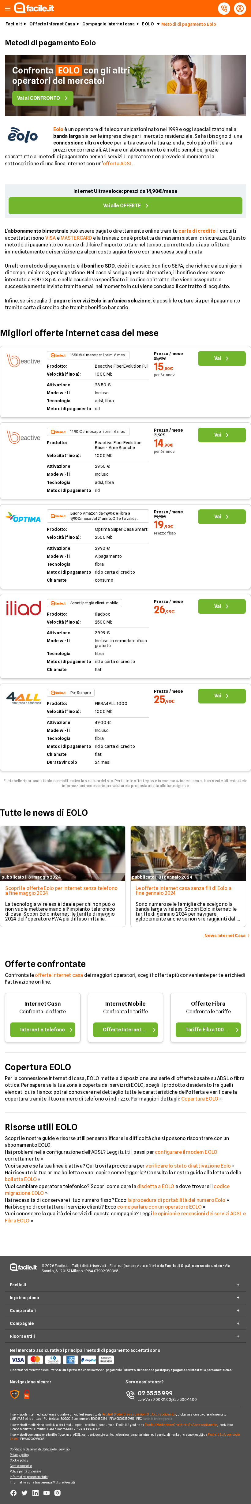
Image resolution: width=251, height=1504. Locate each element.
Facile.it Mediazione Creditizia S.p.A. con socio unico (181, 1425)
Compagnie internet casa (108, 23)
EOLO (148, 23)
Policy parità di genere (25, 1471)
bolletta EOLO (21, 1179)
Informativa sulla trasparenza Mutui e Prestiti (42, 1482)
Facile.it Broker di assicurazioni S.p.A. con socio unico (139, 1414)
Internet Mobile (125, 1003)
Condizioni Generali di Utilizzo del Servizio (39, 1449)
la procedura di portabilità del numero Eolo (177, 1200)
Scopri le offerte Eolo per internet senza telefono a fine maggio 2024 (61, 890)
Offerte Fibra (208, 1003)
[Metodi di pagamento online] (68, 1360)
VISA (50, 238)
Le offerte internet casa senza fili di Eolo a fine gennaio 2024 (183, 890)
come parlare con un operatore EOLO (159, 1207)
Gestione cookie (21, 1466)
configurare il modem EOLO (186, 1152)
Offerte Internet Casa (52, 23)
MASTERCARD (76, 238)
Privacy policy (19, 1455)
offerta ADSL (117, 164)
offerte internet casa (59, 975)
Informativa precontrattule (29, 1477)
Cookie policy (19, 1460)
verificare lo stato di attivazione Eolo (188, 1166)
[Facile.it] (34, 11)
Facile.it (14, 23)
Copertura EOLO (199, 1099)
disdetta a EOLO (155, 1186)
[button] (7, 9)
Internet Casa (42, 1003)
